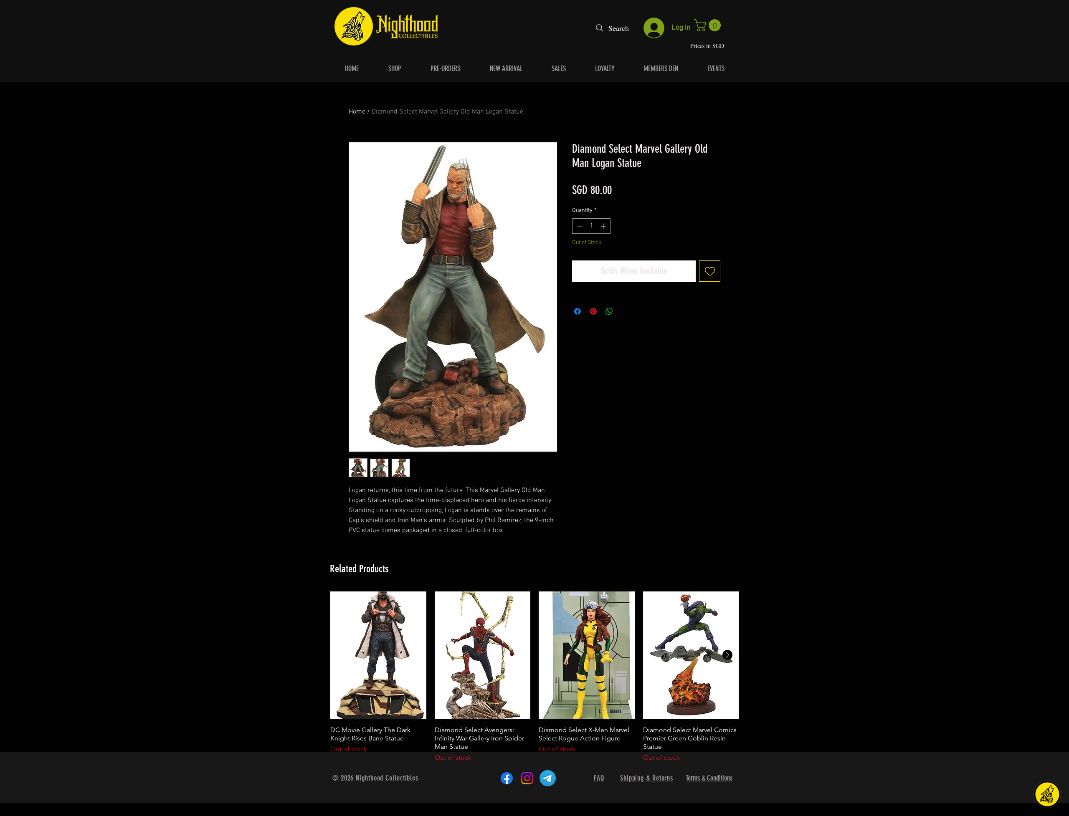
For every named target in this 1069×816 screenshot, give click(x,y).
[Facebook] (507, 778)
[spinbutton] (591, 226)
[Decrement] (578, 226)
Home (357, 112)
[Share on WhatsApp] (609, 311)
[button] (709, 25)
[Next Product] (727, 655)
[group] (534, 677)
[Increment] (604, 226)
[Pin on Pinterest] (593, 311)
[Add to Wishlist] (709, 271)
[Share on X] (625, 311)
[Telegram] (548, 778)
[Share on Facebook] (577, 311)
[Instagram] (527, 778)
